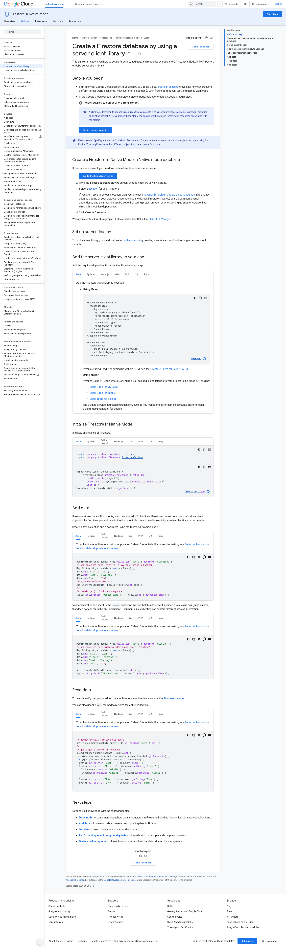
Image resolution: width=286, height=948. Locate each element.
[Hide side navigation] (40, 942)
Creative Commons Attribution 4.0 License (155, 876)
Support (112, 911)
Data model (86, 817)
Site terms (82, 941)
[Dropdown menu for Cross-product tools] (102, 4)
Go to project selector (95, 130)
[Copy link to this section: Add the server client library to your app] (147, 257)
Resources (75, 21)
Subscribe (247, 941)
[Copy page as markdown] (139, 54)
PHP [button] (127, 274)
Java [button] (78, 274)
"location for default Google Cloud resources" (169, 194)
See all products (56, 906)
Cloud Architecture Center (180, 922)
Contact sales (55, 922)
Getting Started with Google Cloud (185, 911)
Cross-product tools (86, 3)
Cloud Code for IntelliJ (103, 392)
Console (233, 3)
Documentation (89, 38)
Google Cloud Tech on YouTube (243, 927)
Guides (25, 21)
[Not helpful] (211, 37)
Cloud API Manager (159, 219)
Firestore (128, 454)
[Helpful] (206, 37)
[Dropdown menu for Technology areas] (68, 4)
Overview (9, 21)
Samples (58, 21)
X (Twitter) (232, 916)
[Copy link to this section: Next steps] (95, 803)
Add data (84, 823)
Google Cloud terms (101, 941)
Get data (84, 829)
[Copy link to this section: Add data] (92, 508)
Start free (272, 14)
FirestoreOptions (132, 457)
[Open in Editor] (205, 298)
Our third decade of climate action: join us (135, 941)
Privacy (69, 941)
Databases (106, 38)
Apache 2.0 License (75, 880)
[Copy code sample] (200, 298)
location (93, 188)
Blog (229, 906)
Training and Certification (180, 927)
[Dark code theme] (195, 298)
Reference (41, 21)
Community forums (118, 906)
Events (230, 911)
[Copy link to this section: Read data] (94, 690)
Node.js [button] (104, 274)
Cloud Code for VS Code (104, 386)
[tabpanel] (143, 346)
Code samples (174, 916)
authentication (132, 240)
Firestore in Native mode (29, 14)
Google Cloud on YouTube (240, 922)
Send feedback (201, 46)
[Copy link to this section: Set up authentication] (114, 232)
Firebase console (174, 698)
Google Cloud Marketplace (62, 916)
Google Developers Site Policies (119, 880)
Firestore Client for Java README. (170, 369)
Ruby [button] (147, 274)
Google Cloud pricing (59, 911)
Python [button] (91, 274)
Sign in (278, 4)
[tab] (78, 274)
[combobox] (204, 4)
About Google (55, 941)
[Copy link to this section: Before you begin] (106, 79)
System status (115, 922)
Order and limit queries (93, 841)
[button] (21, 98)
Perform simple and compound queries (103, 835)
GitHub (170, 906)
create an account (168, 86)
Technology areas (54, 3)
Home (75, 38)
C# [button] (136, 274)
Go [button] (117, 274)
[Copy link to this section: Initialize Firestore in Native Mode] (135, 425)
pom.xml (196, 358)
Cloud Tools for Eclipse (103, 398)
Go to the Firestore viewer (98, 175)
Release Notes (115, 916)
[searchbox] (22, 31)
